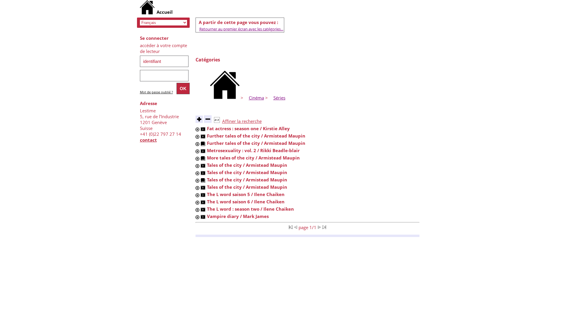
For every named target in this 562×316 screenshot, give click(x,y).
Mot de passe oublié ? (156, 92)
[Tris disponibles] (217, 121)
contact (148, 140)
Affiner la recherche (242, 121)
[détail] (197, 129)
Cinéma (256, 98)
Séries (279, 98)
